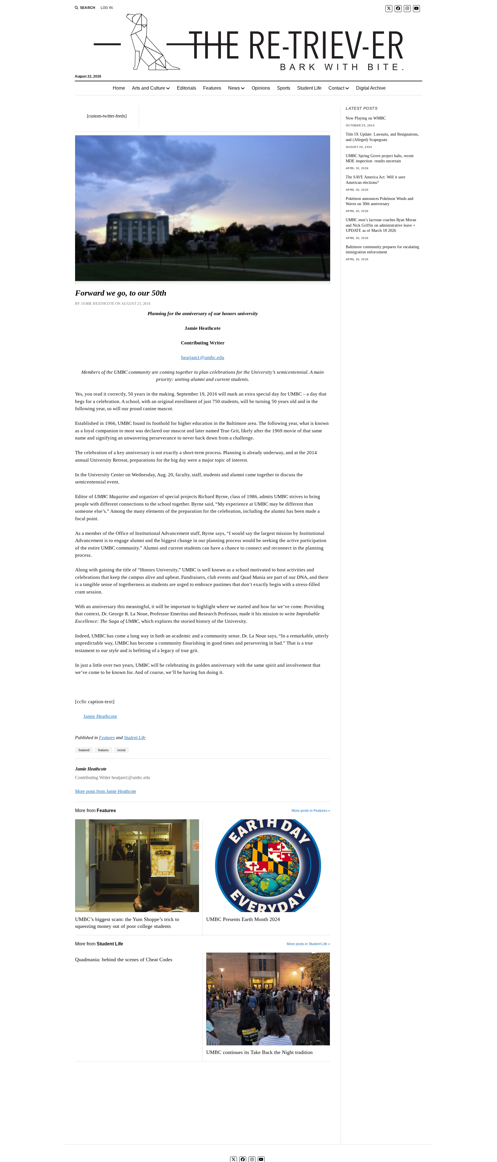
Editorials (186, 88)
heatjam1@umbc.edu (202, 357)
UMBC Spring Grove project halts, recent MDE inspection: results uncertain (380, 158)
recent (121, 750)
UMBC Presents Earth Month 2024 (243, 919)
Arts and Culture (148, 88)
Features (212, 88)
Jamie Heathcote (100, 716)
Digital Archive (371, 88)
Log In (107, 8)
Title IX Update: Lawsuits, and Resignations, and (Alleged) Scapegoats (382, 137)
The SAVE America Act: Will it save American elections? (375, 180)
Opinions (261, 88)
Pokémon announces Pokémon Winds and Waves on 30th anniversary (379, 201)
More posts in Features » (311, 811)
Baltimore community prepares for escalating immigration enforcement (382, 249)
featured (84, 750)
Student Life (309, 88)
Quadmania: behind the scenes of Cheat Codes (123, 959)
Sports (283, 88)
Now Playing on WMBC (366, 118)
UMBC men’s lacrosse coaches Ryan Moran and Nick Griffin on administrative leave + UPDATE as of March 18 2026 (381, 225)
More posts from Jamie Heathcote (105, 791)
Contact (336, 88)
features (103, 750)
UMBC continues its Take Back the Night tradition (259, 1052)
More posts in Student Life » (308, 944)
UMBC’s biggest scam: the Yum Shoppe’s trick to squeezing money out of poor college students (127, 922)
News (234, 88)
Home (119, 88)
